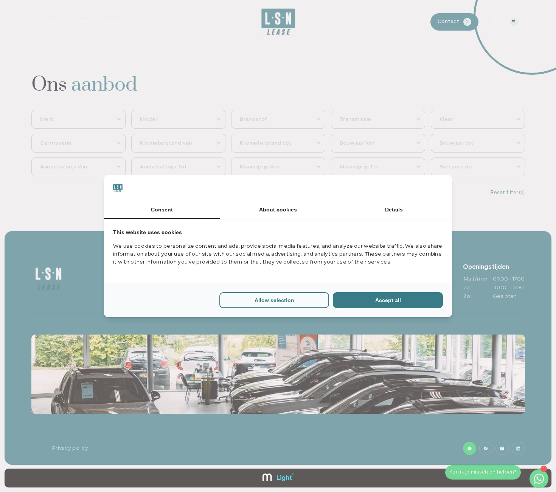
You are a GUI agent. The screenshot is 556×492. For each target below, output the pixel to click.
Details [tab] (394, 210)
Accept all (388, 300)
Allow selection (274, 300)
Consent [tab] (162, 210)
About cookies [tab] (278, 210)
